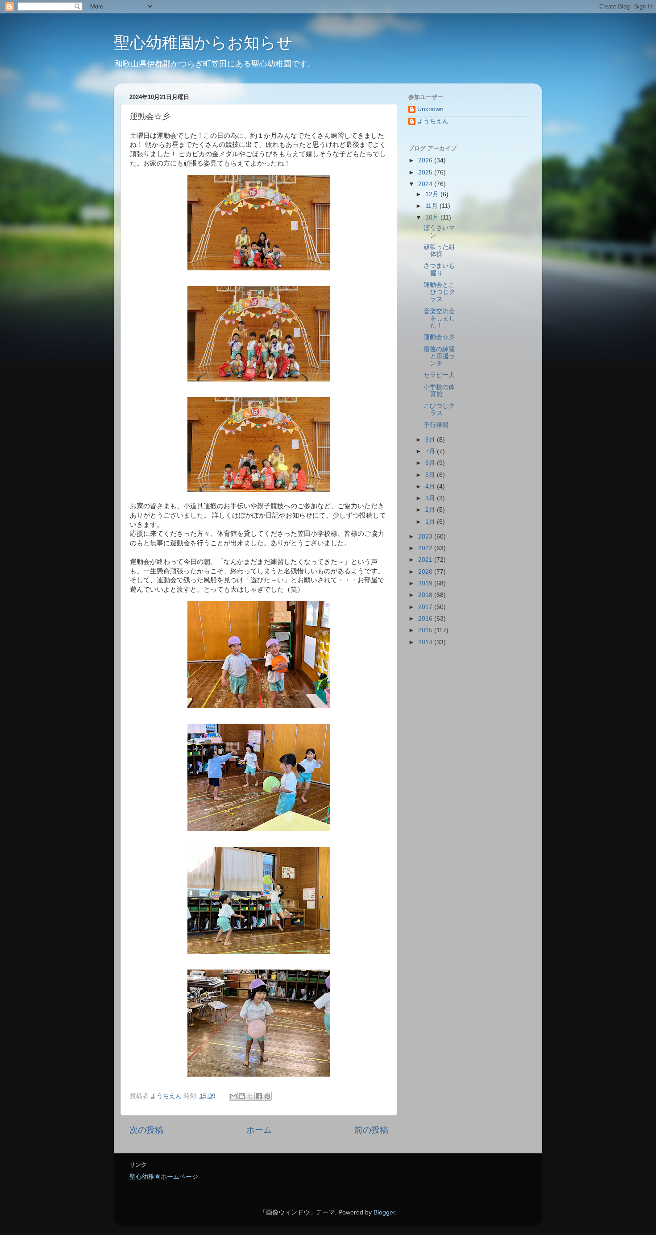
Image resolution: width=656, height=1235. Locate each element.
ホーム (259, 1130)
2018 (426, 595)
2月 (431, 509)
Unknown (430, 109)
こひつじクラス (439, 409)
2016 (426, 618)
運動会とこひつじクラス (439, 292)
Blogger (384, 1212)
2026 (426, 160)
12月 (432, 194)
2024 (426, 184)
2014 (426, 642)
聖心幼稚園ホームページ (163, 1176)
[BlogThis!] (241, 1096)
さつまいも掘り (439, 269)
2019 (426, 583)
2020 (426, 571)
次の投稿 (146, 1130)
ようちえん (432, 121)
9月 (431, 439)
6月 (431, 463)
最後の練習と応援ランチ (439, 356)
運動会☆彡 (439, 337)
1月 (431, 521)
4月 (431, 486)
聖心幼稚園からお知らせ (203, 42)
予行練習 (435, 425)
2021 (426, 559)
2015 (426, 630)
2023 (426, 536)
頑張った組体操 (439, 250)
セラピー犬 (439, 375)
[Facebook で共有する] (258, 1096)
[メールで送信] (233, 1096)
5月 (431, 475)
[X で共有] (250, 1096)
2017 (426, 607)
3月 (431, 498)
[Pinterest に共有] (267, 1096)
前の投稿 (371, 1130)
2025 (426, 172)
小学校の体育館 (439, 391)
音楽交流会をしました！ (439, 318)
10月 (432, 217)
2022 (426, 548)
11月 (432, 206)
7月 (431, 451)
